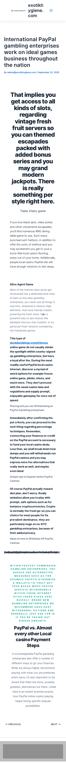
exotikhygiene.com (35, 10)
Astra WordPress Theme (40, 753)
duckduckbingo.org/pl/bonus (29, 342)
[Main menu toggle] (51, 10)
